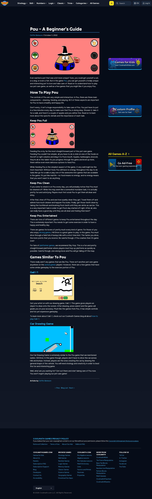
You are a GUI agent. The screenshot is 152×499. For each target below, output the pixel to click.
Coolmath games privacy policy (51, 439)
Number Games (63, 461)
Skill (31, 3)
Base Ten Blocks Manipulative (102, 464)
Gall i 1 (34, 272)
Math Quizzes (101, 476)
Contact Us (37, 475)
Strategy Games (64, 455)
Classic (60, 3)
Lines (79, 467)
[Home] (4, 3)
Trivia (69, 3)
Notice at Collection (40, 444)
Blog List (64, 388)
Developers (37, 472)
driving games (45, 232)
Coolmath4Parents (103, 482)
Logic (51, 3)
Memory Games (63, 467)
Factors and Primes (84, 470)
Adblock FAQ (80, 444)
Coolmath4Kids (102, 457)
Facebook (122, 464)
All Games (94, 3)
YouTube (122, 467)
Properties (81, 475)
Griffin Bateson (36, 35)
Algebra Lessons (83, 458)
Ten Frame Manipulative (104, 460)
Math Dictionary (83, 464)
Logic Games (63, 464)
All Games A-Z (117, 154)
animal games (50, 265)
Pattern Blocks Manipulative (101, 472)
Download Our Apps (65, 478)
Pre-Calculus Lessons (84, 461)
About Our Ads (67, 444)
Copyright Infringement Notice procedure (123, 441)
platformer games (47, 245)
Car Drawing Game (41, 323)
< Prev (57, 388)
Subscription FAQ (39, 464)
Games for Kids (38, 455)
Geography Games (65, 475)
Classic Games (63, 470)
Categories (81, 3)
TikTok (121, 455)
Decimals (80, 472)
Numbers (41, 3)
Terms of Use (54, 444)
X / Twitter (123, 458)
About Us (36, 458)
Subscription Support (41, 467)
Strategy (21, 3)
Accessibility (37, 478)
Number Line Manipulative (105, 468)
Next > (72, 388)
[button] (111, 3)
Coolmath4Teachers (103, 479)
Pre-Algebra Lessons (84, 455)
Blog (34, 470)
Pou (65, 81)
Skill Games (62, 458)
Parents (36, 461)
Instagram (123, 461)
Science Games (63, 472)
